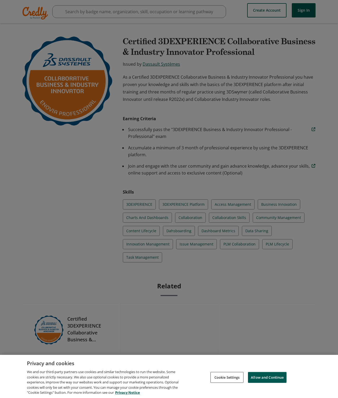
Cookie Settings (227, 377)
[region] (169, 376)
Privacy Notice (127, 392)
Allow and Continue (267, 377)
